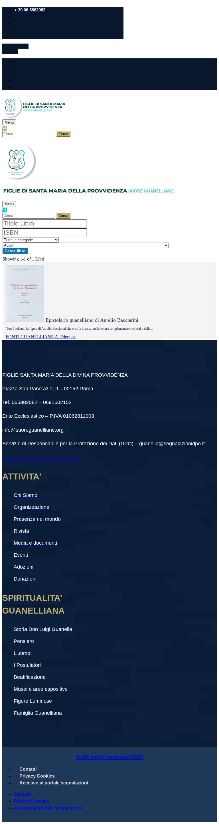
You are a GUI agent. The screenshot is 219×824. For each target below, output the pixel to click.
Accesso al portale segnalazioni (53, 782)
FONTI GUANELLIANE (30, 336)
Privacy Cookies (37, 776)
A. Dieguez (65, 336)
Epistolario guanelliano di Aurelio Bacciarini (91, 320)
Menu (9, 122)
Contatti (27, 769)
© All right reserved (109, 757)
